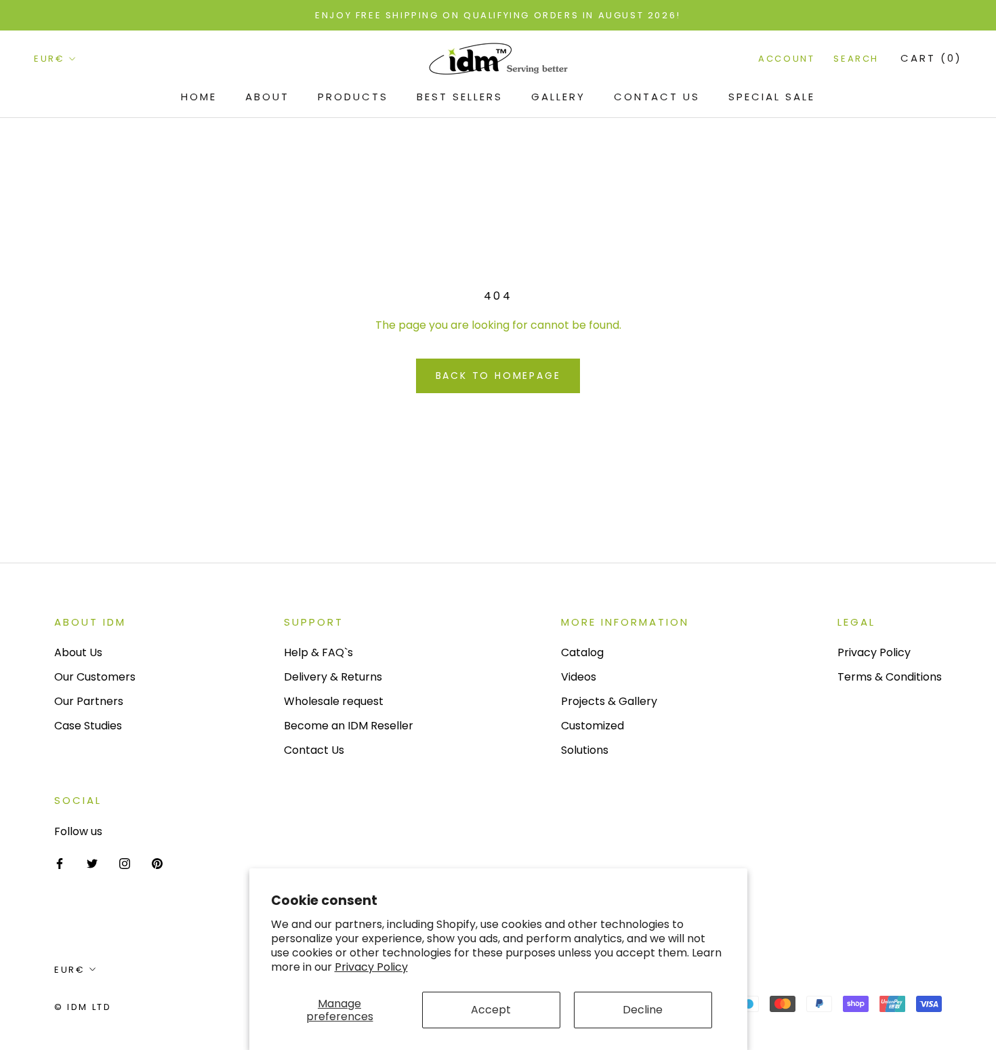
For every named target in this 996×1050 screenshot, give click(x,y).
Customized (592, 725)
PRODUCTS (353, 96)
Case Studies (88, 725)
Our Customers (95, 677)
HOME (199, 96)
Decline (643, 1009)
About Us (78, 652)
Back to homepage (498, 375)
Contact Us (657, 96)
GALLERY (558, 96)
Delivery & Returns (333, 677)
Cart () (931, 59)
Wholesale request (333, 701)
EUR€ (49, 59)
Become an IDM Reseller (348, 725)
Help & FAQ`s (318, 652)
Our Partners (88, 701)
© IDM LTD (82, 1007)
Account (786, 59)
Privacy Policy (371, 967)
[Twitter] (92, 863)
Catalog (582, 652)
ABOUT (267, 96)
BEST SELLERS (460, 96)
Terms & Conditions (889, 677)
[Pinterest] (157, 863)
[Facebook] (59, 863)
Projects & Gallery (609, 701)
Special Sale (771, 96)
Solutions (584, 750)
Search (856, 59)
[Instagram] (124, 863)
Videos (578, 677)
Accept (491, 1009)
